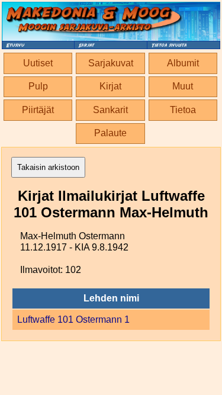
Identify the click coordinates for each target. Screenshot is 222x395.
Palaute (110, 133)
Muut (182, 86)
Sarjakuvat (110, 63)
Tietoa (183, 110)
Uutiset (38, 63)
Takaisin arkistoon (48, 167)
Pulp (38, 86)
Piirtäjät (38, 110)
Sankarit (110, 110)
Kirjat (110, 86)
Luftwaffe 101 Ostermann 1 (73, 319)
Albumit (183, 63)
